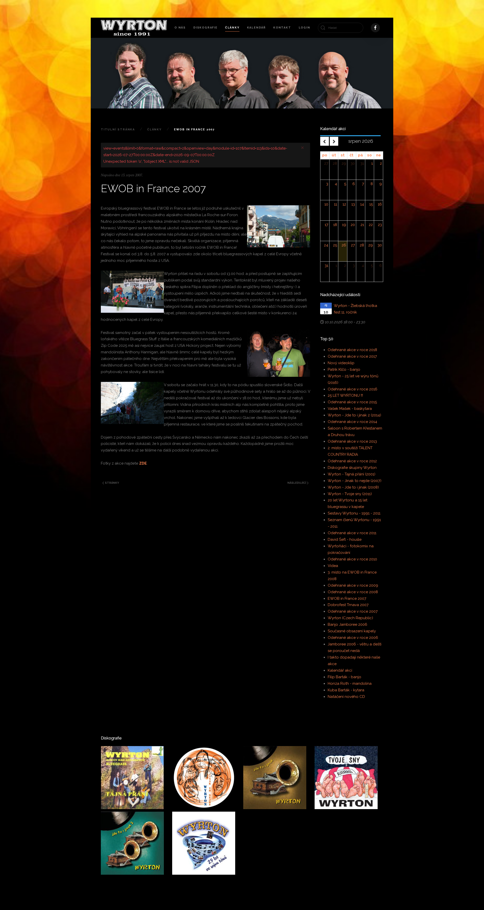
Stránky (111, 483)
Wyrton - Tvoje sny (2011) (350, 494)
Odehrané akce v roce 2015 (352, 402)
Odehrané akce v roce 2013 (352, 441)
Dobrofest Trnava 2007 (348, 605)
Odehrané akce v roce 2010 (352, 559)
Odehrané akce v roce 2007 (353, 611)
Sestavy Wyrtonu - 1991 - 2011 (354, 513)
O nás (180, 27)
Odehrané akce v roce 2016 (352, 389)
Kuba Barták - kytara (346, 690)
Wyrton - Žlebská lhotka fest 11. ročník (355, 309)
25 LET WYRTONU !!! (345, 395)
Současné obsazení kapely (352, 631)
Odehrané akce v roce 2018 (352, 350)
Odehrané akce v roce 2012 (352, 461)
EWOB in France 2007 (347, 598)
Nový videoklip (341, 363)
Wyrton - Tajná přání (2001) (351, 474)
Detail (116, 798)
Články (232, 27)
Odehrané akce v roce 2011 (352, 533)
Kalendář (256, 27)
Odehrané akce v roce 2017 (352, 356)
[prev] (324, 141)
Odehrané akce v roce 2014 (352, 421)
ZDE (143, 463)
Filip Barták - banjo (344, 677)
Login (304, 27)
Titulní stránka (118, 129)
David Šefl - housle (344, 539)
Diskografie (205, 27)
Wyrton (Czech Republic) (350, 618)
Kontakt (282, 27)
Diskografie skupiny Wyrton (352, 467)
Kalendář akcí (340, 670)
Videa (333, 565)
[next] (334, 141)
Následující (297, 483)
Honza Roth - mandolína (350, 683)
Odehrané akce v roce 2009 (353, 585)
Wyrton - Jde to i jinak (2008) (353, 487)
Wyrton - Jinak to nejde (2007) (354, 480)
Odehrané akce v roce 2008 (353, 592)
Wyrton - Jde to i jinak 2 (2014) (354, 415)
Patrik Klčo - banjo (344, 369)
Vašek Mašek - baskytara (350, 408)
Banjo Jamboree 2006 (347, 624)
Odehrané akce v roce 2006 (353, 637)
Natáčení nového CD (346, 696)
